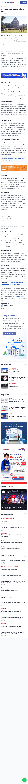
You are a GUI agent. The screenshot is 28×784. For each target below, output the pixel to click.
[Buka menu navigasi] (2, 2)
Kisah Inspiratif (15, 566)
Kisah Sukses (3, 615)
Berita (2, 518)
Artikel (10, 405)
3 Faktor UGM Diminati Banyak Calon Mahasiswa (11, 542)
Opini (2, 573)
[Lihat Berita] (4, 370)
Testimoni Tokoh (10, 630)
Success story (18, 601)
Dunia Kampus (6, 518)
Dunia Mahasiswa (5, 6)
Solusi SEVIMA (13, 601)
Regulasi (10, 398)
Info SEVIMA (12, 518)
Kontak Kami (23, 2)
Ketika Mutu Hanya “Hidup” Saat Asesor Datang (11, 575)
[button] (24, 780)
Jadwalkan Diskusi (8, 333)
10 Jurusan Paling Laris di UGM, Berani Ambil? (11, 548)
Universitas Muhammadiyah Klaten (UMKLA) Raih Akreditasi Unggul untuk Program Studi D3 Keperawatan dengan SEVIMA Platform (13, 619)
